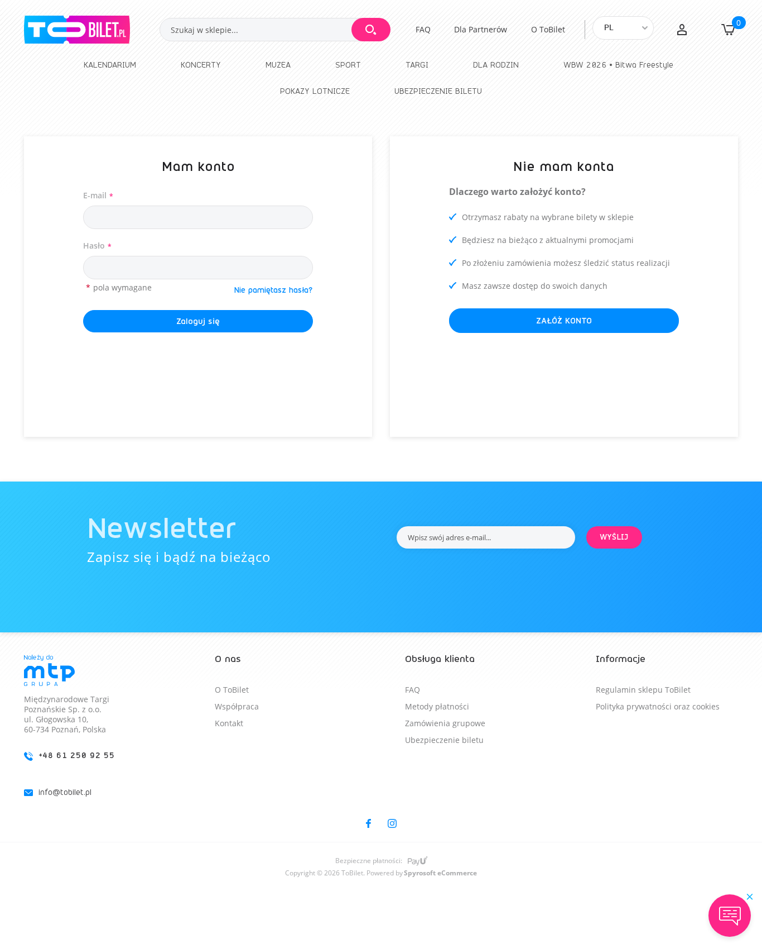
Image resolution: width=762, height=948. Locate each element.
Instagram (392, 823)
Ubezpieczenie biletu (444, 740)
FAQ (423, 29)
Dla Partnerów (480, 29)
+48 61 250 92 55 (76, 755)
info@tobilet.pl (64, 792)
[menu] (381, 78)
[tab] (95, 735)
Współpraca (237, 706)
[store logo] (92, 29)
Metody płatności (437, 706)
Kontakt (229, 723)
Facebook (368, 823)
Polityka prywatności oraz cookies (658, 706)
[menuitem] (110, 65)
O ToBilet (548, 29)
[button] (682, 29)
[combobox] (275, 29)
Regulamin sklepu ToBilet (643, 689)
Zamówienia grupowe (445, 723)
